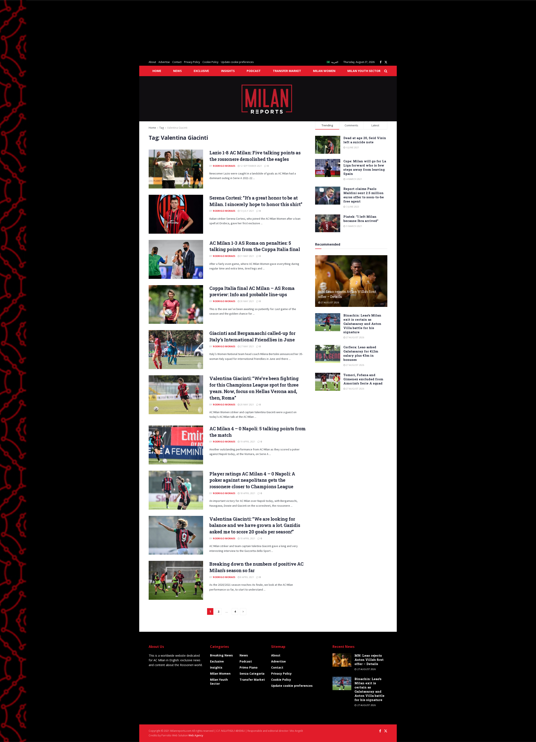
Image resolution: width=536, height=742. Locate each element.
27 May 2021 (247, 346)
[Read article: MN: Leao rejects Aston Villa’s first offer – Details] (351, 281)
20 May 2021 (247, 404)
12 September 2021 (251, 165)
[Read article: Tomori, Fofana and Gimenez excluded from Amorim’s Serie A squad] (327, 382)
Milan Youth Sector (363, 71)
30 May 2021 (247, 301)
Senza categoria (252, 673)
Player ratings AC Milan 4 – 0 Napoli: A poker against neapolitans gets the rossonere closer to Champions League (252, 480)
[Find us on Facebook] (380, 62)
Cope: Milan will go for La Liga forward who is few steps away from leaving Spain (364, 167)
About (152, 62)
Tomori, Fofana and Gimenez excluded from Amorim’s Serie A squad (363, 379)
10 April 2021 (247, 538)
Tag (161, 127)
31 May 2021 (247, 256)
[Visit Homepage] (268, 98)
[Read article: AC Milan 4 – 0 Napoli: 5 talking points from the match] (176, 444)
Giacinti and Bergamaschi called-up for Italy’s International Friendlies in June (252, 336)
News (177, 71)
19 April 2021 (247, 441)
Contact (177, 62)
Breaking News (221, 655)
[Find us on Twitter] (385, 62)
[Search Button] (385, 71)
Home (156, 71)
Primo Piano (249, 667)
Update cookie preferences (237, 62)
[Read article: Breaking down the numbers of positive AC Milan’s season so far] (176, 580)
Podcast (254, 71)
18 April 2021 (247, 493)
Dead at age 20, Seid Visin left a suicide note (364, 140)
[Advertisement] (125, 29)
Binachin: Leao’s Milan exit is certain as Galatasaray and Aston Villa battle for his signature (362, 323)
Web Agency (195, 735)
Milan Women (324, 71)
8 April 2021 (247, 577)
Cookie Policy (210, 62)
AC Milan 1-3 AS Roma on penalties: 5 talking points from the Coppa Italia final (254, 246)
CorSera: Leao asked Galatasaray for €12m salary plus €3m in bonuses (360, 353)
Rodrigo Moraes (224, 165)
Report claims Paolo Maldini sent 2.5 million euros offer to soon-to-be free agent (363, 195)
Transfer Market (287, 71)
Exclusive (201, 71)
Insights (228, 71)
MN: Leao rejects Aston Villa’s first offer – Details (369, 659)
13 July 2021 (247, 210)
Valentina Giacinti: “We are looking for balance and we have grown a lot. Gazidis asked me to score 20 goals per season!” (254, 525)
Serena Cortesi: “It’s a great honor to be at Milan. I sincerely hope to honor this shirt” (255, 201)
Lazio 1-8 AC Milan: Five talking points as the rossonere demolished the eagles (255, 156)
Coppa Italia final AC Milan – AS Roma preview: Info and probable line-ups (252, 291)
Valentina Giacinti (177, 127)
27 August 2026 (329, 302)
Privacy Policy (192, 62)
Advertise (164, 62)
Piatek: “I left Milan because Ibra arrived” (360, 218)
